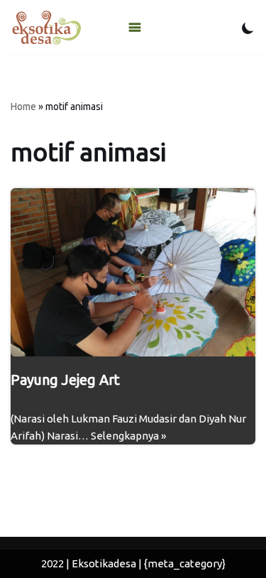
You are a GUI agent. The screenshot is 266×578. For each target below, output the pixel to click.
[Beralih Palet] (247, 28)
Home (23, 106)
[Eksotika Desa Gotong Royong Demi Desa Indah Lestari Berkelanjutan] (46, 27)
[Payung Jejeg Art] (133, 272)
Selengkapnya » (128, 436)
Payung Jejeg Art (65, 379)
